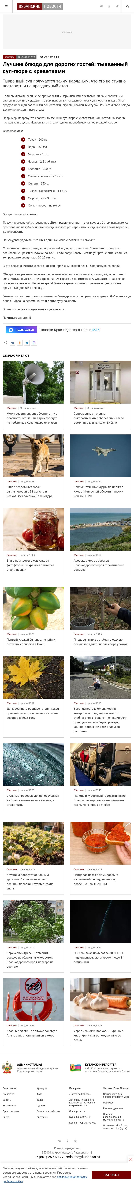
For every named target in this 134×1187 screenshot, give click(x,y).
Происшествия (11, 1111)
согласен (112, 1175)
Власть (7, 1099)
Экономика (9, 1105)
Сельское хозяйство (48, 1111)
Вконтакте (101, 6)
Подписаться (25, 329)
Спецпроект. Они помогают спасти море (116, 1095)
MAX (96, 330)
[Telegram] (27, 343)
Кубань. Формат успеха (82, 1122)
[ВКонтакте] (12, 343)
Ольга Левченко (49, 56)
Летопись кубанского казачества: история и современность (82, 1102)
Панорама (75, 1088)
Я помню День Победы (116, 1088)
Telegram (117, 6)
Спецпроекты (77, 1111)
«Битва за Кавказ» (80, 1094)
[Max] (34, 343)
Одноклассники (109, 6)
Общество (9, 57)
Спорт (6, 1117)
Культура (41, 1088)
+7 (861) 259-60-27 (49, 1157)
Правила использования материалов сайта (113, 1117)
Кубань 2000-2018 (79, 1116)
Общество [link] (12, 408)
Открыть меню (6, 6)
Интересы (42, 1117)
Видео (39, 1099)
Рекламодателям (113, 1108)
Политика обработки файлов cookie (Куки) (115, 1127)
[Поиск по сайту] (127, 6)
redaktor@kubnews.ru (83, 1157)
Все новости (10, 1088)
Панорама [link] (12, 555)
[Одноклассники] (20, 343)
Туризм (40, 1105)
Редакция (108, 1102)
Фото (39, 1094)
